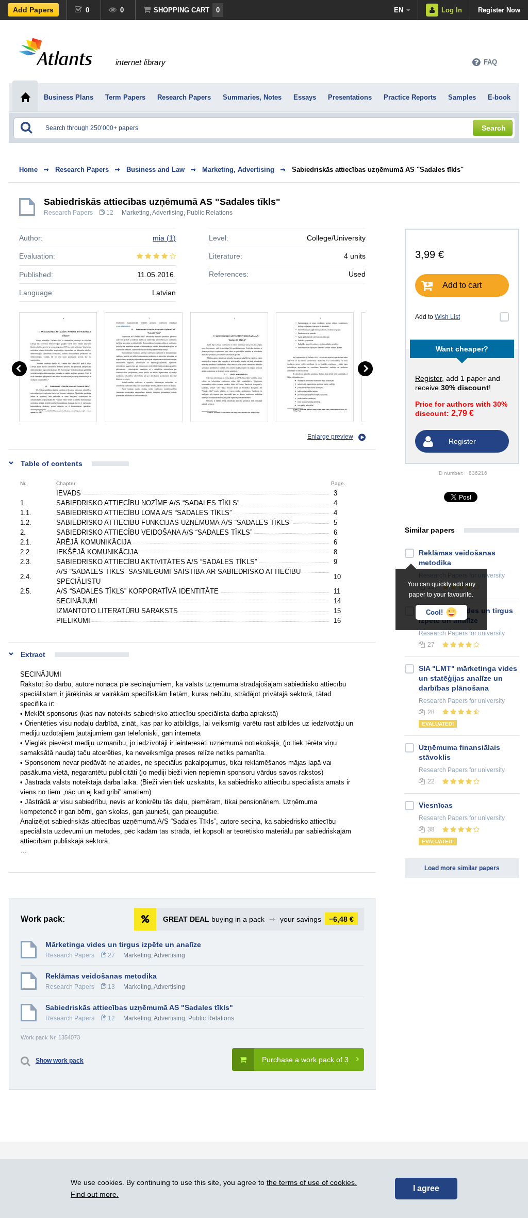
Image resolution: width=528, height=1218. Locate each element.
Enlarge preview (330, 436)
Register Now (499, 10)
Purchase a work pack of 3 (305, 1059)
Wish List (447, 316)
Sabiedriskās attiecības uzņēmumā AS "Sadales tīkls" (378, 169)
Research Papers (68, 212)
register (428, 378)
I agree (426, 1188)
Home (28, 169)
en (398, 10)
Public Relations (210, 212)
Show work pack (60, 1060)
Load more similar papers (462, 868)
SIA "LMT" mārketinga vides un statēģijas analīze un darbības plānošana (468, 678)
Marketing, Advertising (153, 212)
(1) (164, 238)
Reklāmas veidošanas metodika (101, 976)
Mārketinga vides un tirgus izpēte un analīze (123, 944)
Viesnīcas (436, 805)
